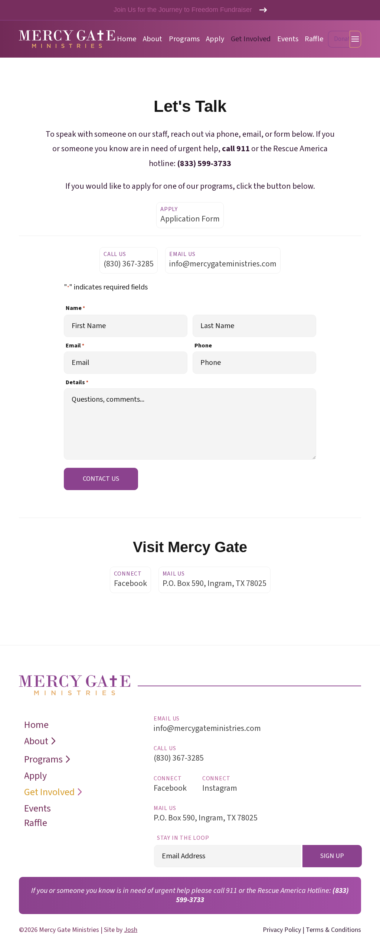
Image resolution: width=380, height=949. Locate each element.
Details (77, 382)
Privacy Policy (282, 930)
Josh (130, 930)
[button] (339, 39)
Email (75, 345)
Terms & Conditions (333, 930)
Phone (203, 345)
